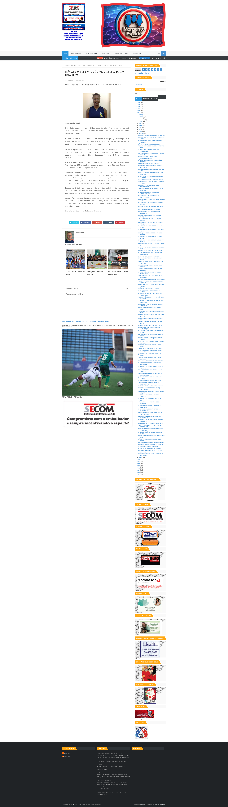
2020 (138, 459)
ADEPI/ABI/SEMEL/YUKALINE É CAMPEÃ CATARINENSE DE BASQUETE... (96, 273)
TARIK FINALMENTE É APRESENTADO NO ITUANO (150, 386)
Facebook (86, 222)
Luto (99, 772)
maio (140, 127)
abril (140, 129)
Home (65, 53)
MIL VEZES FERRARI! (103, 789)
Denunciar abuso (142, 73)
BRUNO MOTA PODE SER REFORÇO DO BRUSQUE (150, 444)
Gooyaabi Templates (159, 804)
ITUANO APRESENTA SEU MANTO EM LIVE (149, 209)
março (140, 131)
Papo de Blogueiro (75, 53)
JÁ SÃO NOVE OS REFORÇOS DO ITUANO (148, 288)
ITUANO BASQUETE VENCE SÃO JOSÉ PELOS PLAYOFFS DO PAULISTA (75, 273)
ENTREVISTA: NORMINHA (104, 781)
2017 (138, 465)
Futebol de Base (117, 53)
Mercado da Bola (128, 58)
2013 (138, 472)
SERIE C (84, 58)
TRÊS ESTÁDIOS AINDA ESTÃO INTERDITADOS (150, 348)
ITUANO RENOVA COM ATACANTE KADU (148, 256)
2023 (138, 108)
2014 (138, 470)
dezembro (141, 114)
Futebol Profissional (90, 53)
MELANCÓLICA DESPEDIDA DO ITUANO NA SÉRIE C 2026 (105, 58)
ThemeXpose (142, 804)
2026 (138, 102)
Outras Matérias (137, 53)
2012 (138, 474)
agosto (141, 121)
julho (140, 123)
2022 (138, 110)
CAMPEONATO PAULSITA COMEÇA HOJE (148, 163)
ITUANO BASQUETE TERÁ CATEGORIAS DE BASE (150, 179)
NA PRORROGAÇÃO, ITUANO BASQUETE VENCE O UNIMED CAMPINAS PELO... (118, 273)
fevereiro (141, 133)
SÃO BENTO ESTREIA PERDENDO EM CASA (149, 144)
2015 (138, 469)
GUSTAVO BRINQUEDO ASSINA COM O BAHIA (150, 325)
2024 (138, 106)
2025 (138, 104)
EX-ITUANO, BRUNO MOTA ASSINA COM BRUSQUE (151, 279)
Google (98, 222)
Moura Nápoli (67, 756)
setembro (141, 120)
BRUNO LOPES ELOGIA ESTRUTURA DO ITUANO (150, 250)
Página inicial (139, 84)
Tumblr (110, 222)
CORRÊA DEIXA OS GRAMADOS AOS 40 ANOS (149, 448)
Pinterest (121, 222)
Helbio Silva (67, 753)
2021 (138, 112)
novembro (141, 116)
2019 (138, 461)
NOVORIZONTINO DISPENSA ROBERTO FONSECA (151, 442)
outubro (141, 118)
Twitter (75, 222)
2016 (138, 467)
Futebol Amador (105, 53)
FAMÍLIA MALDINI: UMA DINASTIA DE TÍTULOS (110, 753)
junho (140, 125)
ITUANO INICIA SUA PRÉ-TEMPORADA (148, 446)
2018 (138, 463)
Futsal (127, 53)
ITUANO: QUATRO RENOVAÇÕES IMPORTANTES (150, 361)
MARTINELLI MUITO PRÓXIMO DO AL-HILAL (147, 58)
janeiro (141, 457)
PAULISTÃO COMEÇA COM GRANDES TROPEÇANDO (151, 135)
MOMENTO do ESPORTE (79, 804)
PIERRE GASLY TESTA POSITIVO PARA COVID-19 (150, 423)
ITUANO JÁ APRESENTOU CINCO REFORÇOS (149, 380)
